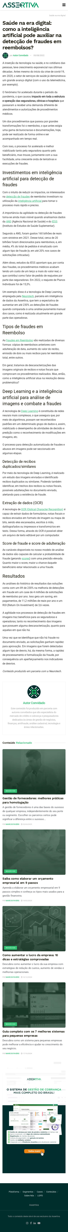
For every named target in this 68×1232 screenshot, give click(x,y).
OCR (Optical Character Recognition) (42, 509)
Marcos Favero (12, 824)
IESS (54, 221)
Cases (40, 1192)
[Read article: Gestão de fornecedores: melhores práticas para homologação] (34, 771)
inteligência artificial (30, 201)
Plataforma (14, 1192)
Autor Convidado (20, 55)
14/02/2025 (27, 901)
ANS (8, 221)
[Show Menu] (64, 5)
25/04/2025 (27, 824)
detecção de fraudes (18, 196)
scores (25, 558)
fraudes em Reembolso (19, 340)
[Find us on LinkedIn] (35, 1223)
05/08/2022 (39, 55)
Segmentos (28, 1192)
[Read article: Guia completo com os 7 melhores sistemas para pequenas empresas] (34, 1005)
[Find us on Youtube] (39, 1223)
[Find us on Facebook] (31, 1223)
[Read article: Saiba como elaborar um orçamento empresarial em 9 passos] (34, 852)
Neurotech (28, 296)
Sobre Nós (29, 1195)
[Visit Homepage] (20, 5)
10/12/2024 (27, 977)
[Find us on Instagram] (27, 1223)
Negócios (10, 791)
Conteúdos (51, 1192)
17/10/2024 (27, 1053)
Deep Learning (29, 411)
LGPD (40, 1195)
